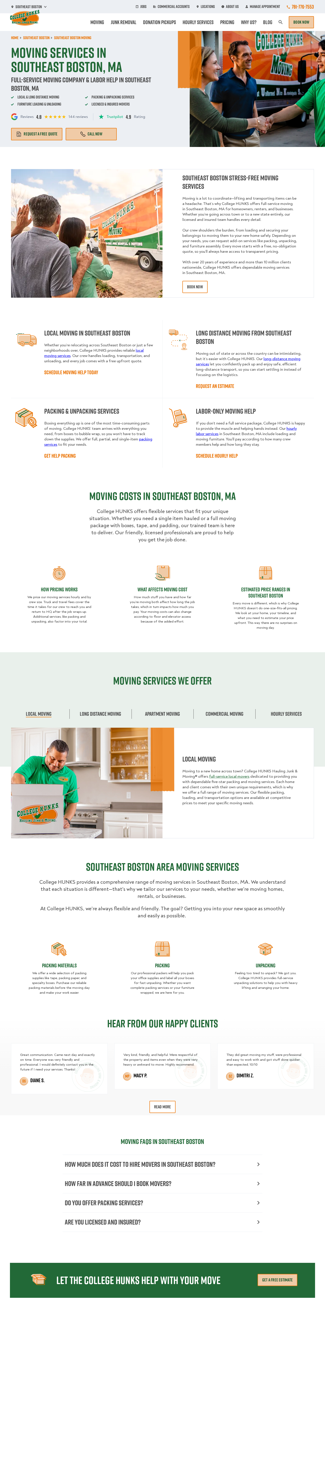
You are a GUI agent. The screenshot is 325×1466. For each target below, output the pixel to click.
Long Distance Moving (100, 714)
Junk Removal (123, 22)
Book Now (301, 22)
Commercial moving (224, 714)
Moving (97, 22)
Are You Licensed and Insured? (103, 1222)
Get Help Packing (60, 456)
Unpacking (265, 965)
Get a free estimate (277, 1280)
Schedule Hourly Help (217, 456)
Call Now (95, 134)
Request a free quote (40, 134)
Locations (208, 6)
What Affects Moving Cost (162, 589)
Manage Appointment (265, 6)
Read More (162, 1107)
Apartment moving (162, 714)
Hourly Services (198, 22)
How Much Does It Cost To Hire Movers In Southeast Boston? (140, 1164)
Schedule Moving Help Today (71, 372)
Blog (267, 22)
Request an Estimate (215, 386)
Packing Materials (59, 965)
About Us (232, 6)
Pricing (227, 22)
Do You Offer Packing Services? (104, 1203)
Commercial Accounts (174, 6)
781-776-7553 (303, 6)
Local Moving (39, 714)
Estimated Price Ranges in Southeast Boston (265, 592)
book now (195, 287)
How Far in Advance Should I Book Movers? (118, 1183)
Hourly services (286, 714)
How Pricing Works (59, 589)
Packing (162, 965)
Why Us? (248, 22)
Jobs (143, 6)
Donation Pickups (159, 22)
